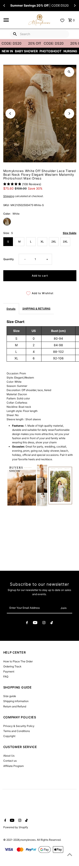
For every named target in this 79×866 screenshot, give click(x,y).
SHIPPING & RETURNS (36, 308)
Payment (8, 671)
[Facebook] (27, 623)
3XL (65, 241)
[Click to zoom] (69, 72)
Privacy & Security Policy (18, 726)
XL (42, 241)
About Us (8, 755)
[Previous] (4, 5)
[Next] (74, 5)
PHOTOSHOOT (50, 51)
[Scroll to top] (70, 854)
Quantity (8, 259)
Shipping (8, 196)
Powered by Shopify (15, 827)
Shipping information (16, 701)
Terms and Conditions (16, 731)
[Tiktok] (51, 623)
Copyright (9, 736)
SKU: (6, 205)
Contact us (10, 760)
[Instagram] (43, 623)
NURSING (70, 51)
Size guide (9, 696)
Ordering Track (12, 666)
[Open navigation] (14, 19)
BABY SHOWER (26, 51)
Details (11, 308)
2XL (53, 241)
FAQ (5, 676)
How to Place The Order (18, 661)
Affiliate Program (13, 766)
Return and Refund (14, 706)
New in (7, 51)
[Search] (15, 34)
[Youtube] (35, 623)
